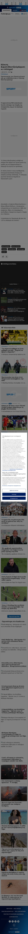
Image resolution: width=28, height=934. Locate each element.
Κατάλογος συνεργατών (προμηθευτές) (11, 485)
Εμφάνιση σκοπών (14, 490)
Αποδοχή (14, 494)
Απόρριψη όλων (14, 498)
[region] (14, 467)
